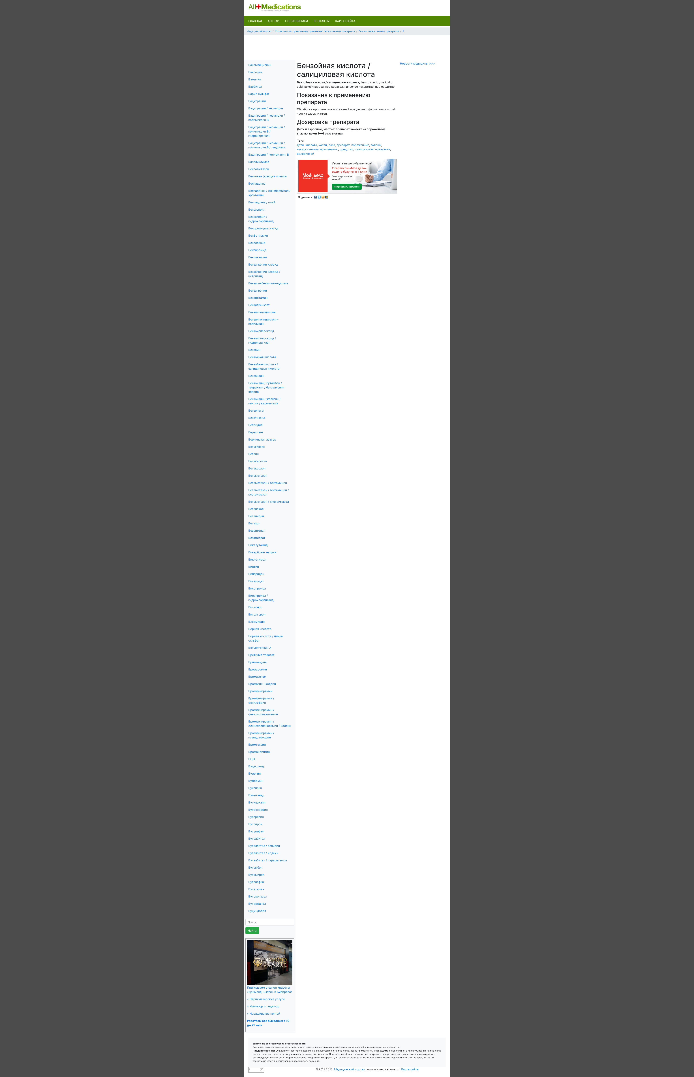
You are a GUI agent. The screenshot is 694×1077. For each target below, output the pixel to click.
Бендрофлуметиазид (263, 228)
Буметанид (256, 795)
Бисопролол (257, 588)
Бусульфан (256, 831)
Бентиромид (257, 250)
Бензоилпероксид (261, 331)
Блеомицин (256, 621)
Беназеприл (256, 209)
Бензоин (254, 350)
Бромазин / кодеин (262, 684)
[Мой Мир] (327, 196)
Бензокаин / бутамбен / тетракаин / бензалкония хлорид (266, 387)
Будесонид (256, 766)
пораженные (360, 145)
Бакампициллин (259, 65)
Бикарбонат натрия (262, 552)
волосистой (305, 153)
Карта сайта (345, 21)
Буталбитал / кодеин (263, 853)
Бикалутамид (258, 545)
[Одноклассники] (323, 196)
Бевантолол (256, 530)
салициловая (364, 149)
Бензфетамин (257, 298)
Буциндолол (257, 911)
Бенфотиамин (258, 235)
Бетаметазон (257, 475)
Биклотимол (257, 559)
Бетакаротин (257, 461)
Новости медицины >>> (417, 63)
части (323, 145)
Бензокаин (256, 376)
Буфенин (254, 773)
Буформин (255, 781)
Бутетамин (256, 889)
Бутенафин (256, 882)
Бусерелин (256, 817)
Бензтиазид (256, 418)
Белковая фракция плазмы (267, 176)
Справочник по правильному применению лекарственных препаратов (315, 31)
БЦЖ (251, 759)
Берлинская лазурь (262, 439)
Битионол (255, 607)
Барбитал (255, 86)
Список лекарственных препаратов (379, 31)
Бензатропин (257, 290)
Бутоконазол (257, 896)
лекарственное (307, 149)
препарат (343, 145)
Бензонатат (256, 410)
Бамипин (254, 79)
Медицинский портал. (350, 1069)
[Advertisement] (347, 46)
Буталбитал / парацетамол (267, 860)
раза (332, 145)
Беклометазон (258, 169)
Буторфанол (257, 903)
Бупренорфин (258, 809)
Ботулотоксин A (259, 647)
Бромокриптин (259, 752)
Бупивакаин (256, 802)
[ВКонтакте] (315, 196)
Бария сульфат (258, 94)
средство (346, 149)
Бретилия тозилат (261, 655)
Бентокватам (257, 257)
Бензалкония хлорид (263, 264)
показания (382, 149)
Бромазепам (257, 676)
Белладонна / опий (261, 202)
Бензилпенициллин (261, 312)
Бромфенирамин (260, 691)
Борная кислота (259, 629)
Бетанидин (256, 516)
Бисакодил (256, 581)
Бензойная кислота (262, 357)
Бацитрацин (257, 101)
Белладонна (256, 183)
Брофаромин (257, 669)
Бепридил (255, 425)
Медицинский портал (259, 31)
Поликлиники (296, 21)
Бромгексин (257, 744)
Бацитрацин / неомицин (265, 108)
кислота (311, 145)
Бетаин (253, 454)
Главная (255, 21)
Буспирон (255, 824)
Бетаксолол (256, 468)
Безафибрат (256, 538)
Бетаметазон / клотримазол (268, 501)
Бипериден (256, 574)
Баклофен (255, 72)
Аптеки (273, 21)
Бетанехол (256, 509)
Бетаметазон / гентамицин (267, 483)
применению (329, 149)
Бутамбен (255, 867)
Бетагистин (256, 446)
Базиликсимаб (258, 162)
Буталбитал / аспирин (264, 846)
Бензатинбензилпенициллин (268, 283)
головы (376, 145)
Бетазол (254, 523)
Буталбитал (256, 838)
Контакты (321, 21)
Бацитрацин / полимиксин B (268, 154)
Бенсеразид (256, 243)
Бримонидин (257, 662)
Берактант (255, 432)
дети (300, 145)
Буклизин (255, 788)
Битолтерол (256, 614)
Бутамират (256, 875)
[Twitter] (319, 196)
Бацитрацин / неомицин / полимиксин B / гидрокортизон (266, 131)
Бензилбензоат (259, 305)
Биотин (253, 567)
